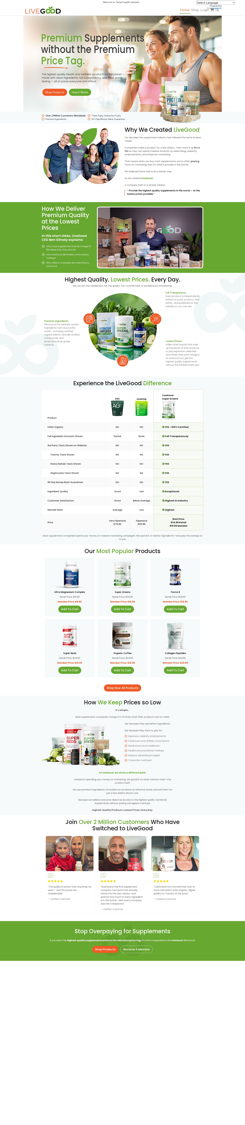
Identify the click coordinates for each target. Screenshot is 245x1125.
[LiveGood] (45, 10)
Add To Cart (69, 609)
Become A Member (136, 949)
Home (185, 10)
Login (204, 10)
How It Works (80, 92)
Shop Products (54, 92)
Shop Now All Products (122, 688)
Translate (217, 8)
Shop (195, 10)
